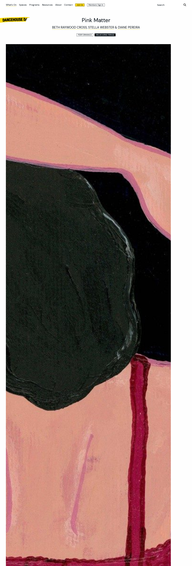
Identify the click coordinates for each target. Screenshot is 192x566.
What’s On (11, 4)
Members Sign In (96, 5)
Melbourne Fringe (105, 35)
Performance (85, 35)
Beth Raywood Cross (69, 27)
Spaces (23, 4)
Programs (34, 4)
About (58, 4)
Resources (47, 4)
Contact (68, 4)
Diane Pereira (128, 27)
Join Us (80, 5)
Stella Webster (101, 27)
